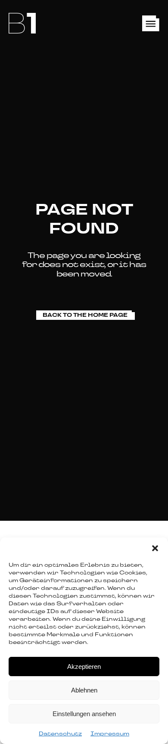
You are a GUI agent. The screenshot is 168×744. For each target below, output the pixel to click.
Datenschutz (60, 733)
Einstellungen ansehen (84, 713)
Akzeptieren (84, 666)
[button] (155, 548)
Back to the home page (85, 315)
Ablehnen (84, 690)
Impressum (109, 733)
